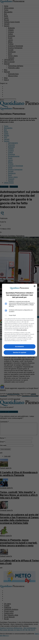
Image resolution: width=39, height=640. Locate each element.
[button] (19, 315)
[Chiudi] (35, 286)
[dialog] (19, 320)
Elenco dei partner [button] (21, 330)
